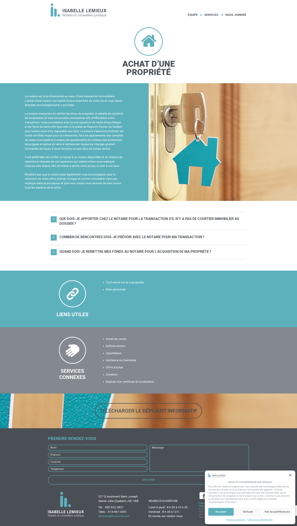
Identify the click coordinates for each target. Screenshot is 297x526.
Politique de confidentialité (260, 520)
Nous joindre (236, 14)
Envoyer (148, 479)
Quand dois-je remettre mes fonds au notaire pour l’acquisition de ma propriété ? (135, 252)
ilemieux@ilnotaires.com (114, 516)
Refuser (248, 511)
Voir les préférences (277, 511)
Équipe (193, 14)
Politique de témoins (236, 520)
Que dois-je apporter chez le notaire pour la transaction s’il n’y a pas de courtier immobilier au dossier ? (149, 221)
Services (211, 14)
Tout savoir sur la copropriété (125, 282)
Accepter (221, 511)
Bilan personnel (115, 289)
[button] (290, 475)
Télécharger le (148, 411)
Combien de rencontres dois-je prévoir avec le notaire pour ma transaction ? (131, 237)
